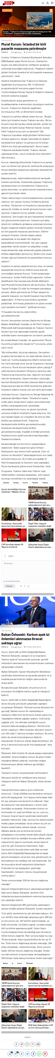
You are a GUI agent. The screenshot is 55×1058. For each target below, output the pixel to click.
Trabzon (45, 483)
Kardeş (16, 483)
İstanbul (6, 483)
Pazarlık (35, 483)
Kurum (25, 483)
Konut (19, 963)
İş (12, 963)
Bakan (5, 963)
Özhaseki (29, 963)
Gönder (9, 586)
